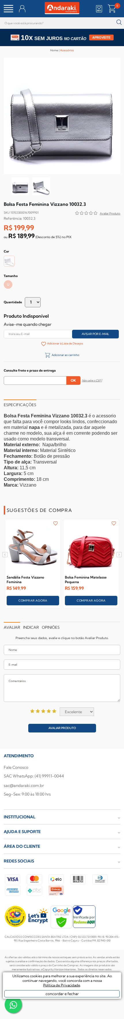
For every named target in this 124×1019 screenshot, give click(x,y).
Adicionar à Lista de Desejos (65, 343)
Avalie (110, 214)
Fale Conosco (16, 767)
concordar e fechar (62, 993)
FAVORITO (55, 523)
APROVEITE (101, 37)
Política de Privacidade (61, 985)
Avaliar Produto (62, 728)
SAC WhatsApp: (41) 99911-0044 (34, 776)
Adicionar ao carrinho (65, 355)
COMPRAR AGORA (32, 600)
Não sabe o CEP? (92, 380)
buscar (119, 22)
